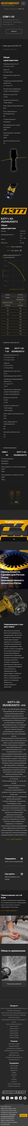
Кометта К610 (14, 1033)
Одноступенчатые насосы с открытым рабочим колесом (14, 1016)
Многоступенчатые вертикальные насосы (14, 1013)
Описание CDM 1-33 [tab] (9, 49)
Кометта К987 (14, 1035)
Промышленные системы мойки (14, 1050)
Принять (23, 1115)
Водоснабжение (14, 1046)
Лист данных (15, 250)
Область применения (14, 1084)
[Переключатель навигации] (23, 3)
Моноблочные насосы (14, 1010)
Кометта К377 (14, 1031)
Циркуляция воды (14, 1055)
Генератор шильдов (14, 1086)
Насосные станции (14, 1044)
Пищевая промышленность (14, 1057)
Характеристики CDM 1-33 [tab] (12, 46)
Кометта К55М (14, 1037)
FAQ (14, 1077)
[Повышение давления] (14, 968)
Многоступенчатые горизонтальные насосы (14, 1008)
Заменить (14, 31)
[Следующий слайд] (26, 972)
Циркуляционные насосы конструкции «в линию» (14, 1021)
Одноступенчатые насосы (14, 1024)
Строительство (14, 1053)
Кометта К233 (14, 1026)
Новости (14, 1081)
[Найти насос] (14, 539)
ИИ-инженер (14, 1066)
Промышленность (14, 1059)
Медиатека (14, 1070)
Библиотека (14, 1068)
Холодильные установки (14, 1048)
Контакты (14, 1075)
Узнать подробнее (16, 246)
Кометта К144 (14, 1028)
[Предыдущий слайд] (2, 972)
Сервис (14, 1072)
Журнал (14, 1079)
